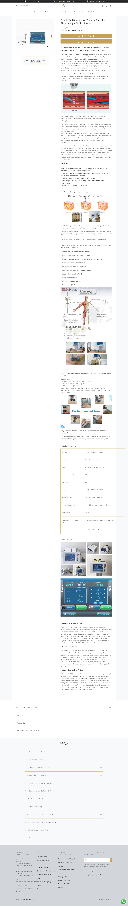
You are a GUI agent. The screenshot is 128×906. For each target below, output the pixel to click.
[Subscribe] (111, 860)
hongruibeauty (26, 900)
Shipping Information (65, 862)
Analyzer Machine (43, 860)
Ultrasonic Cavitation (44, 864)
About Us (61, 887)
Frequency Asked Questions (67, 859)
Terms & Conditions (64, 884)
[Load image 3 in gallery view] (38, 60)
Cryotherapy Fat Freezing (46, 871)
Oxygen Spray (42, 889)
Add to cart (86, 36)
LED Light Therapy (43, 867)
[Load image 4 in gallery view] (43, 60)
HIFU (38, 878)
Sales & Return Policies (66, 870)
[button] (102, 6)
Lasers (39, 885)
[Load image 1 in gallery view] (26, 60)
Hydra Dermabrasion (44, 874)
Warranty (61, 873)
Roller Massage (42, 857)
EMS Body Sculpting (44, 882)
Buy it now (86, 42)
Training (60, 866)
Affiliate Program (64, 880)
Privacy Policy (63, 877)
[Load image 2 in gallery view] (32, 60)
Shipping (64, 30)
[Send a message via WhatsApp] (123, 901)
